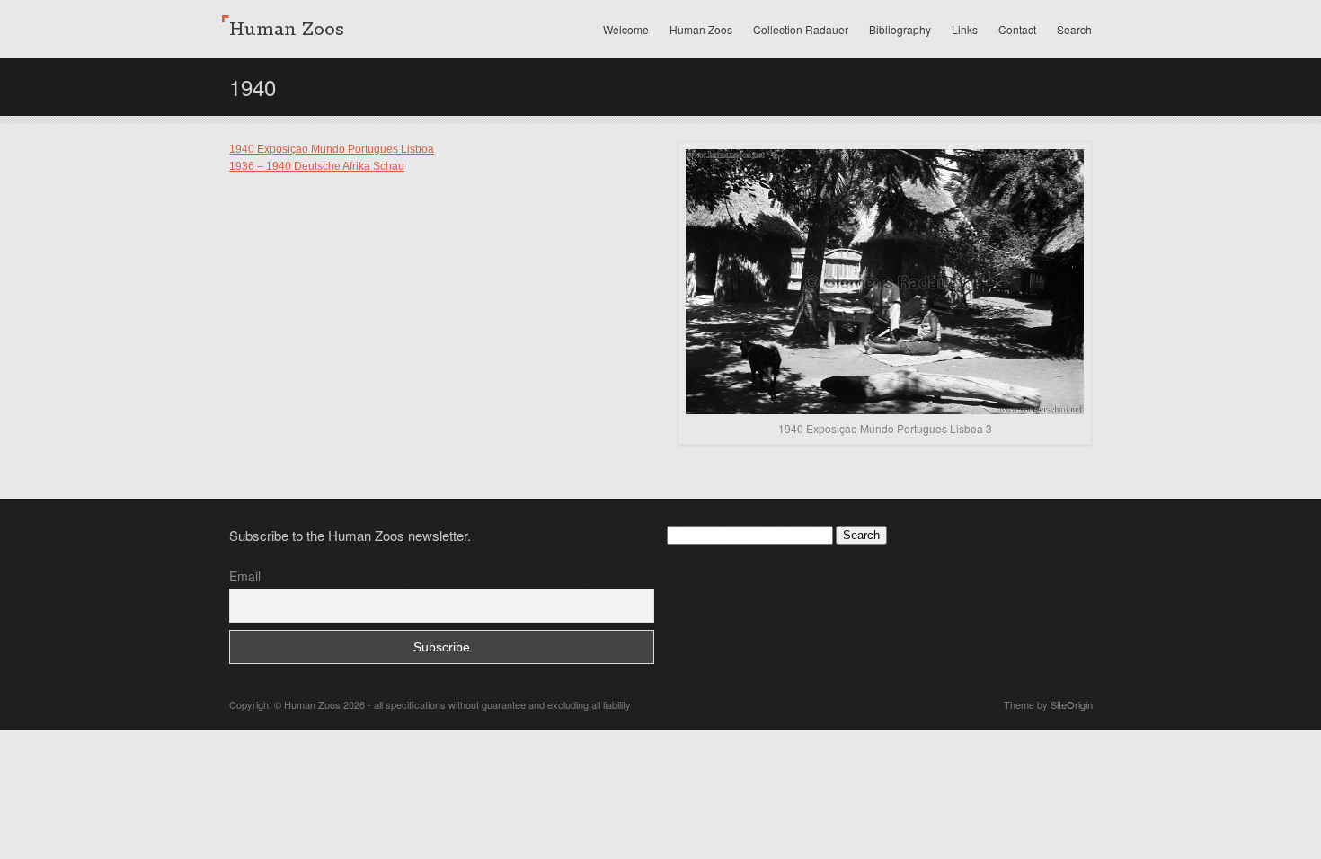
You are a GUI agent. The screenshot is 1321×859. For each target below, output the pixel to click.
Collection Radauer (800, 29)
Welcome (626, 29)
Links (965, 29)
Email (245, 576)
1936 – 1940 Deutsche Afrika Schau (316, 166)
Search (1074, 29)
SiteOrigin (1072, 704)
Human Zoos (700, 29)
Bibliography (900, 29)
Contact (1017, 29)
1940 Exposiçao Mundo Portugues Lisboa (331, 149)
